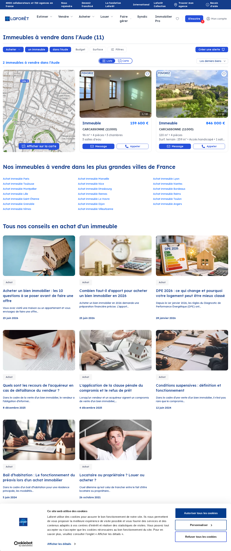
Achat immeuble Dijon (91, 204)
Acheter (11, 49)
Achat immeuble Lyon (166, 178)
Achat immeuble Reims (167, 193)
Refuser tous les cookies (201, 536)
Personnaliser (199, 524)
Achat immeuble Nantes (167, 183)
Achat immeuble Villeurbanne (95, 209)
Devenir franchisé (90, 5)
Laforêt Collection (162, 5)
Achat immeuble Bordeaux (169, 188)
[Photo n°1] (115, 94)
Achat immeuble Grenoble (18, 204)
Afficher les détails (59, 543)
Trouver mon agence (185, 5)
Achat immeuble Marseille (93, 178)
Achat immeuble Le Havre (94, 199)
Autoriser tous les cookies (201, 513)
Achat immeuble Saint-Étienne (21, 199)
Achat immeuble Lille (15, 193)
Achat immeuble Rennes (92, 193)
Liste (109, 60)
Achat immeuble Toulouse (18, 183)
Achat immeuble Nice (91, 183)
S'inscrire (195, 19)
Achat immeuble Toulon (167, 199)
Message (101, 146)
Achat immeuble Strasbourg (95, 188)
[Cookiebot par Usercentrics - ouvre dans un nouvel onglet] (23, 544)
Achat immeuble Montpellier (20, 188)
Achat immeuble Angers (167, 204)
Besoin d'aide (214, 5)
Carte (125, 60)
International (141, 4)
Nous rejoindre (66, 5)
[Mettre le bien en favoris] (147, 74)
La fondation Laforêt (114, 5)
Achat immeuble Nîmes (17, 209)
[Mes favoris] (177, 19)
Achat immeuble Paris (16, 178)
